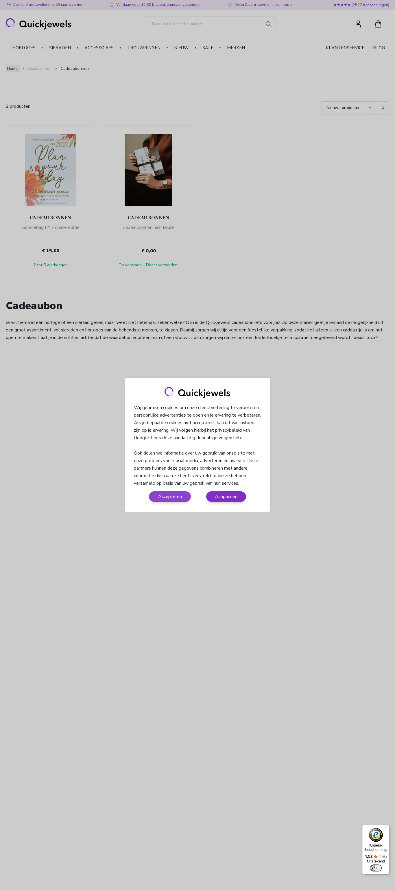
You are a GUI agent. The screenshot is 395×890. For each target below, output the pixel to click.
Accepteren (170, 496)
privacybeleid (228, 430)
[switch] (376, 868)
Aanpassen (226, 496)
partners (142, 468)
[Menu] (385, 828)
